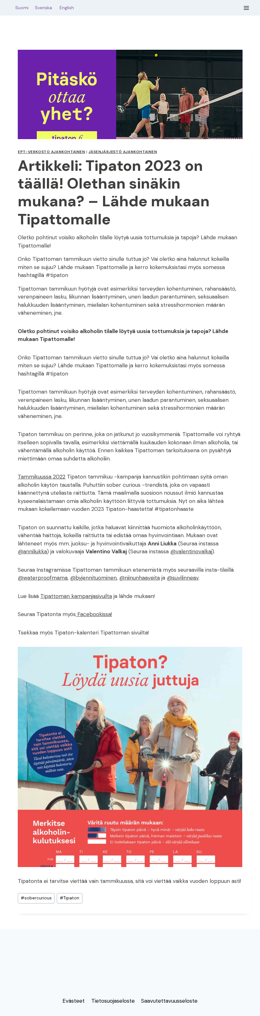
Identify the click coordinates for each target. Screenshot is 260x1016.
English (67, 7)
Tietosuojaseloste (113, 1000)
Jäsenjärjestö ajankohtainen (122, 151)
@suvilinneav (182, 577)
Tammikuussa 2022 (41, 476)
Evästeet (73, 1000)
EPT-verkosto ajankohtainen (51, 151)
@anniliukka (32, 551)
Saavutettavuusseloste (169, 1000)
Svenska (47, 7)
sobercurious (36, 898)
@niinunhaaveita (139, 577)
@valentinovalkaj (191, 551)
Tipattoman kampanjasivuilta (76, 596)
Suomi (21, 7)
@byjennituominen (93, 577)
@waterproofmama (43, 577)
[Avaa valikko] (246, 8)
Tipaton (69, 898)
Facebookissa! (94, 614)
